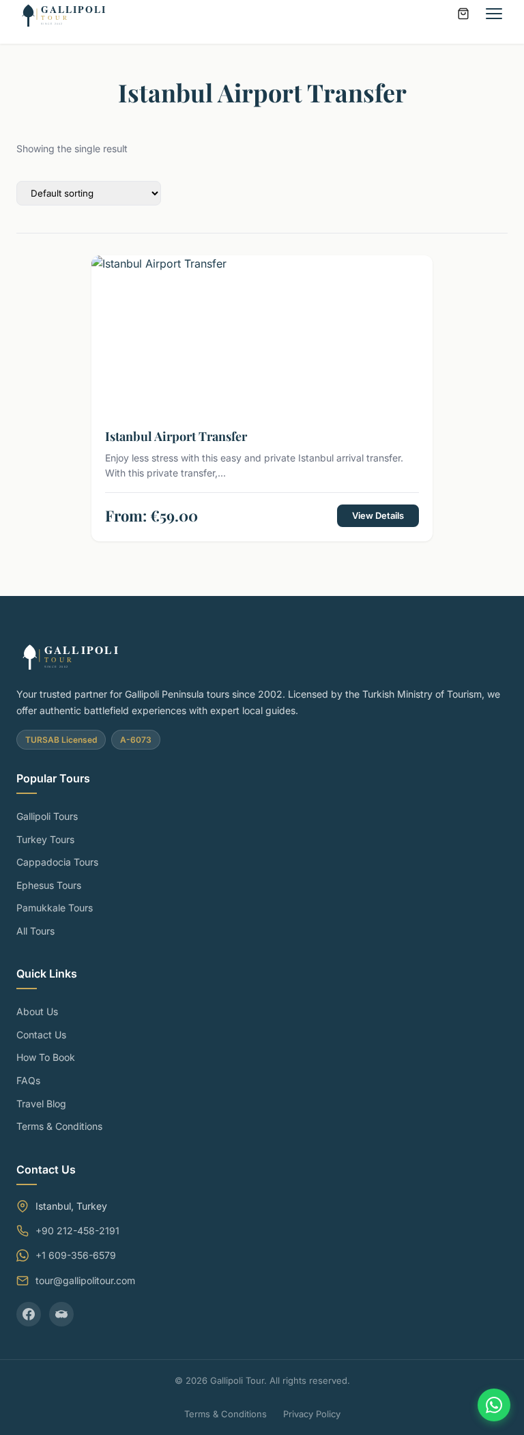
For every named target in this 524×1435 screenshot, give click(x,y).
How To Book (45, 1057)
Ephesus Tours (48, 885)
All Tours (35, 931)
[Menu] (494, 14)
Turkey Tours (45, 839)
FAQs (28, 1080)
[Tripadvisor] (61, 1314)
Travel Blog (41, 1103)
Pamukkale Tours (54, 907)
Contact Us (41, 1034)
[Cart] (463, 14)
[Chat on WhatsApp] (494, 1405)
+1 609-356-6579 (75, 1255)
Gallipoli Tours (47, 816)
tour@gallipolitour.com (85, 1280)
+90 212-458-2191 (77, 1230)
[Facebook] (28, 1314)
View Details (378, 515)
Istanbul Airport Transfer (176, 436)
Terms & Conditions (59, 1126)
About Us (37, 1011)
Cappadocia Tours (57, 862)
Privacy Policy (311, 1413)
